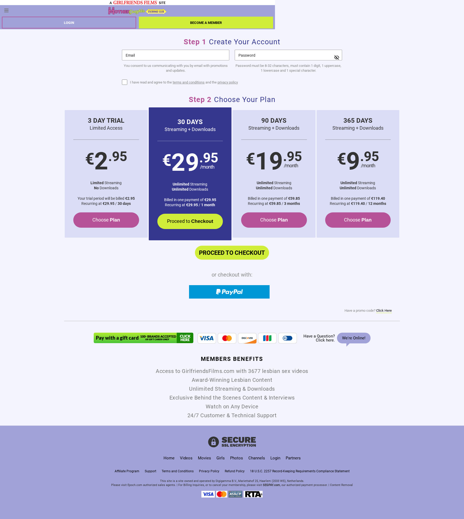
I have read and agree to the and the (184, 82)
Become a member (206, 22)
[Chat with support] (336, 338)
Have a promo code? (368, 310)
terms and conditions (189, 82)
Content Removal (341, 485)
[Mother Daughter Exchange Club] (137, 10)
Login (69, 22)
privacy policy (228, 82)
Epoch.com (135, 485)
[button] (106, 173)
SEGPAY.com (271, 485)
